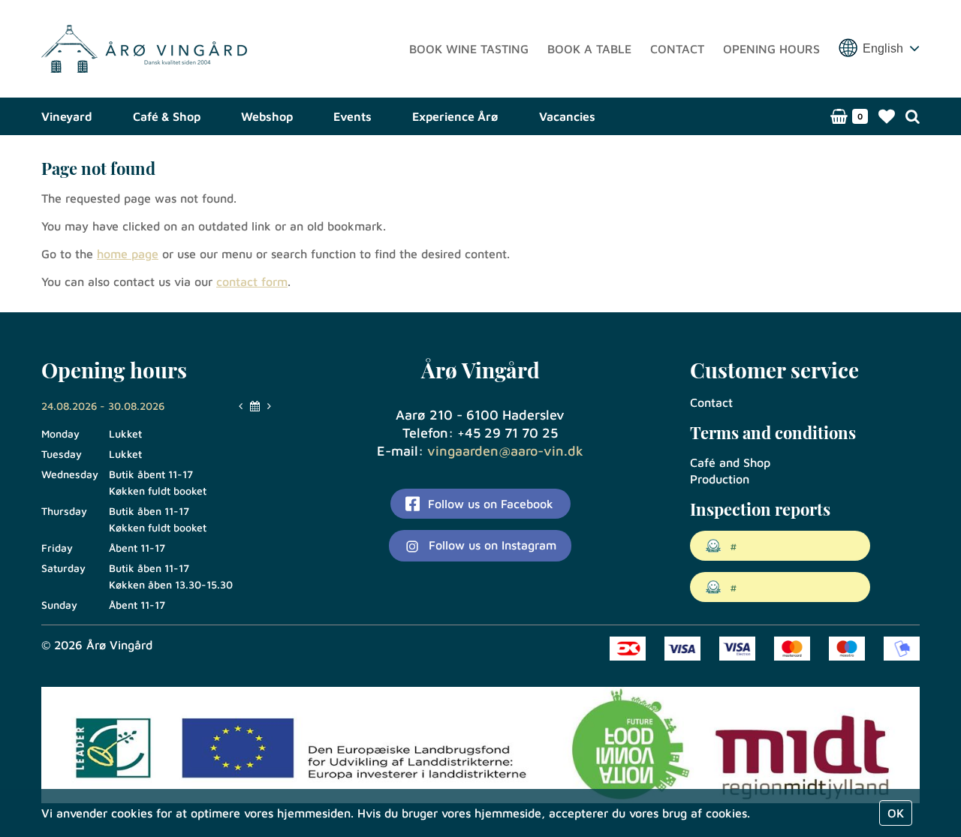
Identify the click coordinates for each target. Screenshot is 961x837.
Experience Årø (455, 116)
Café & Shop (166, 116)
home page (127, 253)
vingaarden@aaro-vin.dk (505, 451)
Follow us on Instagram (490, 545)
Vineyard (66, 116)
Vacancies (567, 116)
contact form (252, 281)
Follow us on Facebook (488, 503)
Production (719, 479)
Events (352, 116)
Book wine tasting (469, 49)
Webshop (267, 116)
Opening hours (771, 49)
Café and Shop (730, 462)
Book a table (589, 49)
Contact (677, 49)
